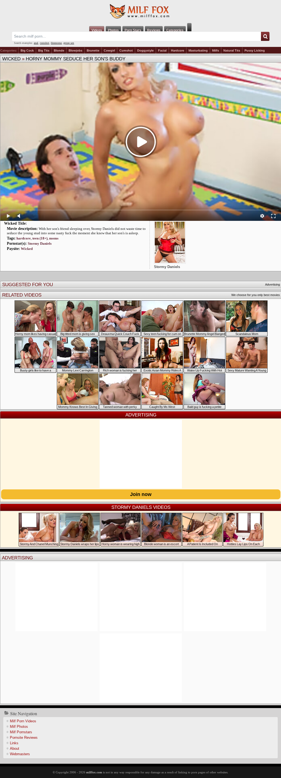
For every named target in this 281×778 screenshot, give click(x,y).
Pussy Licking (255, 50)
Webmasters (20, 754)
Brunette (93, 50)
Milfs (215, 50)
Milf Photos (19, 727)
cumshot (44, 42)
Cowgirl (109, 50)
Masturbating (198, 50)
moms (53, 238)
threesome (56, 42)
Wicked (11, 58)
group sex (68, 42)
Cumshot (126, 50)
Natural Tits (231, 50)
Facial (162, 50)
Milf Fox (140, 11)
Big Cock (27, 50)
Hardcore (177, 50)
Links (14, 743)
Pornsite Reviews (24, 737)
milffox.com (94, 772)
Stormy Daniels (40, 243)
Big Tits (43, 50)
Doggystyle (145, 50)
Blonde (59, 50)
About (14, 748)
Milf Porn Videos (23, 721)
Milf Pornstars (21, 732)
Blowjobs (75, 50)
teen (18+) (39, 238)
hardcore (23, 238)
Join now (140, 494)
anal (36, 42)
